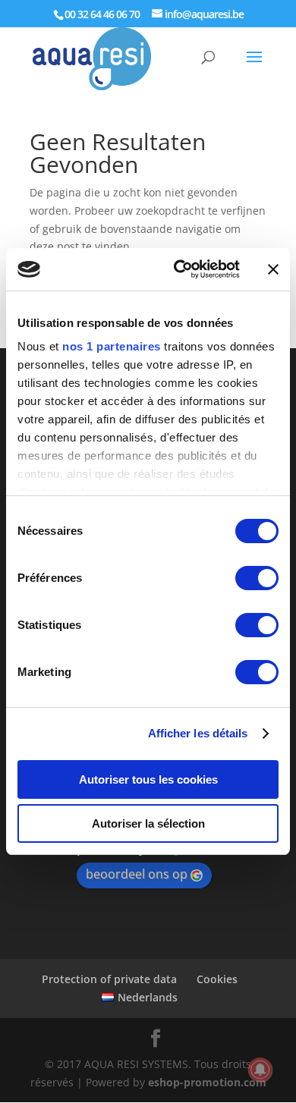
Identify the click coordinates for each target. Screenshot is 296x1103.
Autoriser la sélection (148, 823)
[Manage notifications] (260, 1069)
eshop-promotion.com (207, 1082)
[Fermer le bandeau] (273, 269)
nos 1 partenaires (111, 346)
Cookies (217, 979)
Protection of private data (109, 979)
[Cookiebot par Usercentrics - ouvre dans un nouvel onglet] (179, 269)
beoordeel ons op (136, 874)
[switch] (257, 578)
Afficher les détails (198, 733)
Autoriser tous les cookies (148, 779)
